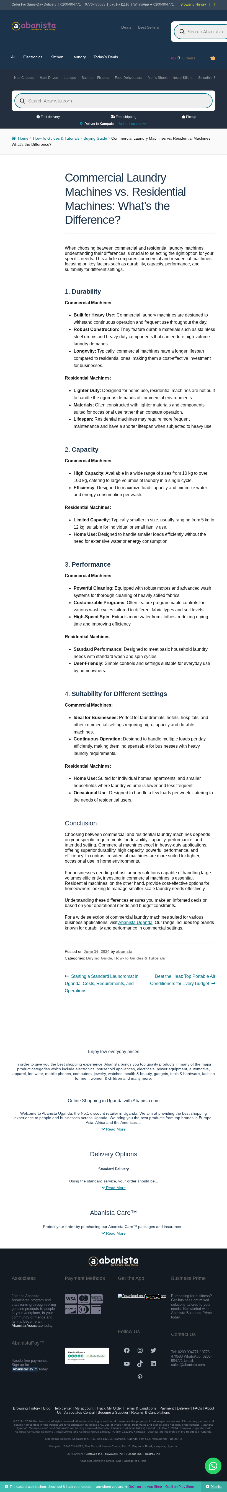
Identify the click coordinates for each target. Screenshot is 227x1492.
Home (23, 138)
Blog (46, 1408)
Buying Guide (95, 138)
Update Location (130, 124)
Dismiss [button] (216, 1487)
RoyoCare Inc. (114, 1453)
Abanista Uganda (135, 922)
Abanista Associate (27, 1325)
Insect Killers (182, 78)
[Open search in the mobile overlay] (113, 101)
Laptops (70, 78)
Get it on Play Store (179, 1487)
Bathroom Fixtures (95, 78)
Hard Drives (49, 78)
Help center (62, 1408)
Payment (166, 1408)
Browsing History (193, 4)
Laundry (78, 57)
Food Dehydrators (128, 78)
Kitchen (56, 57)
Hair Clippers (24, 78)
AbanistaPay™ (25, 1369)
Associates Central (79, 1412)
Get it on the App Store (145, 1487)
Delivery (183, 1408)
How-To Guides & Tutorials (56, 138)
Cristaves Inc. (94, 1453)
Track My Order (109, 1408)
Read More (115, 1129)
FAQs (197, 1408)
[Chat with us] (213, 1466)
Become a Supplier (113, 1412)
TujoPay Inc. (153, 1453)
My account (84, 1408)
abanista (124, 951)
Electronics (32, 57)
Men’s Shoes (157, 78)
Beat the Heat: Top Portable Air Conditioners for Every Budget (182, 980)
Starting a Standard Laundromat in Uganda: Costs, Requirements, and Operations (101, 983)
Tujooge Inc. (134, 1453)
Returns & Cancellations (150, 1412)
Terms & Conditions (140, 1408)
